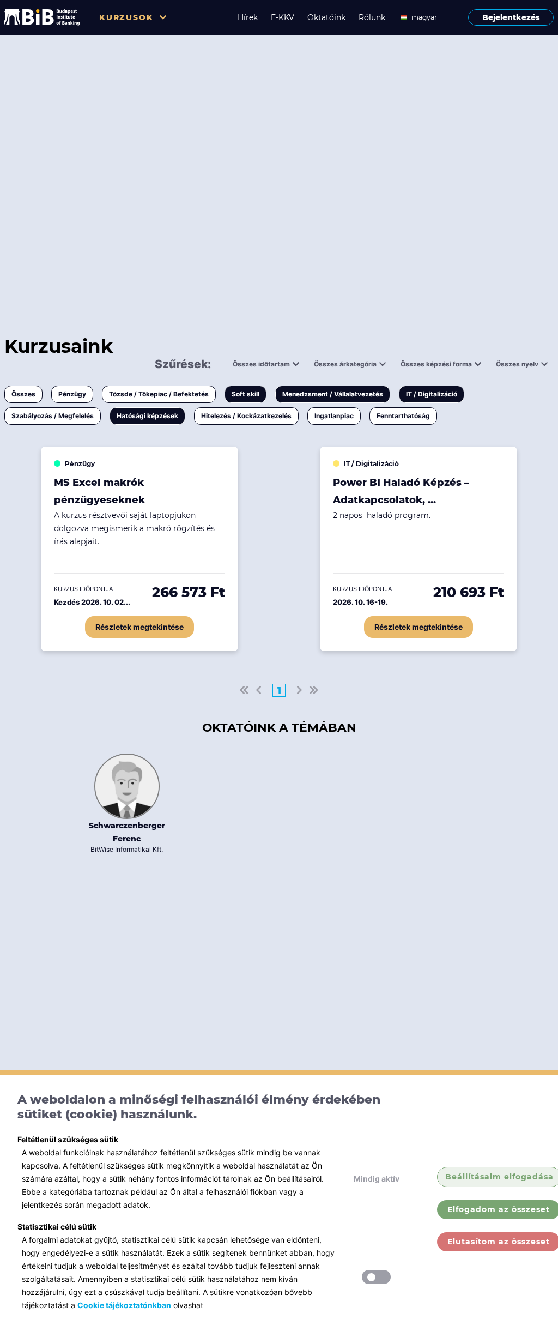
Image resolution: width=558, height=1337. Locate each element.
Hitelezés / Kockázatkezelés (246, 416)
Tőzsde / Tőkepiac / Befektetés (159, 394)
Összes (23, 394)
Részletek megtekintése (139, 626)
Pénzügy (72, 394)
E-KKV (282, 17)
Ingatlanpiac (334, 416)
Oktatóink (326, 17)
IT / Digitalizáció (431, 394)
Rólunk (372, 17)
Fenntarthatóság (403, 416)
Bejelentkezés (511, 17)
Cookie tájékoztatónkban (124, 1305)
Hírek (248, 17)
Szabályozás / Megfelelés (52, 416)
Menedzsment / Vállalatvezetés (332, 394)
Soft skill (245, 394)
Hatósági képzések (147, 416)
